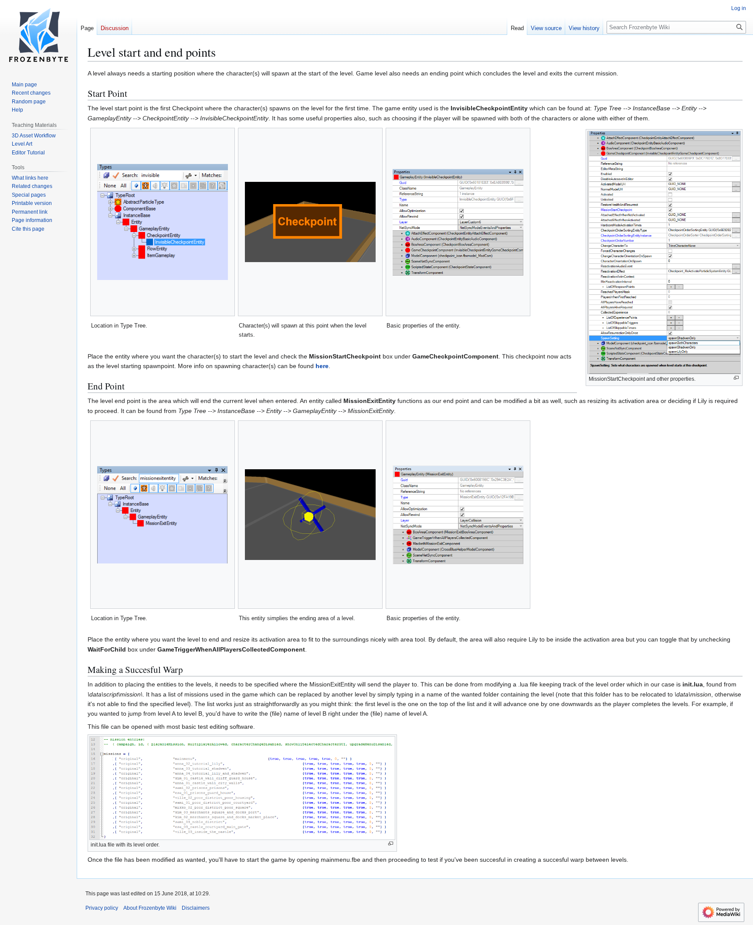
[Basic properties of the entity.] (458, 222)
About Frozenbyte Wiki (149, 908)
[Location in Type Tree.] (162, 222)
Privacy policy (101, 908)
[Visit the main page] (38, 35)
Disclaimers (196, 908)
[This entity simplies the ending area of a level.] (310, 514)
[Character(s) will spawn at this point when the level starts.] (310, 222)
